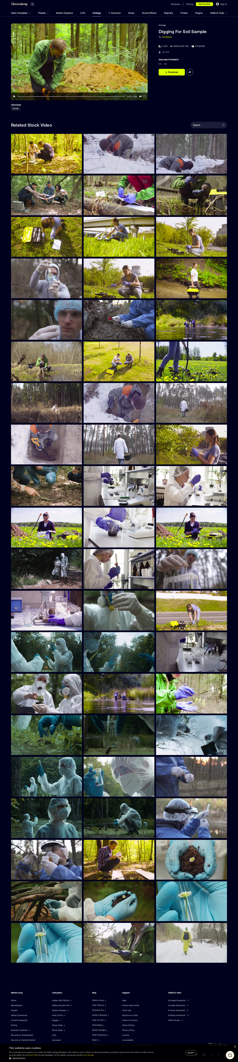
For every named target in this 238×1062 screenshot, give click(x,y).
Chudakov (167, 37)
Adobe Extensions (19, 1015)
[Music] (99, 1040)
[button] (81, 1058)
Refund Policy (128, 1025)
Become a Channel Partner (23, 1040)
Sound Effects (149, 13)
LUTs (82, 13)
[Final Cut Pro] (105, 1020)
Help (124, 1000)
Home (13, 1000)
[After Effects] (105, 1005)
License (125, 1035)
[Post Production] (108, 1035)
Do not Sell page (88, 1055)
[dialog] (119, 1053)
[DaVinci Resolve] (108, 1015)
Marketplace (16, 1005)
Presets (42, 13)
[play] (14, 96)
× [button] (235, 1047)
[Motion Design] (106, 1030)
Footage (97, 13)
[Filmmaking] (103, 1025)
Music (131, 13)
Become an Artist (130, 1015)
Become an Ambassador (22, 1035)
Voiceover (116, 13)
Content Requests (19, 1020)
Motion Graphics (64, 13)
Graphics (168, 13)
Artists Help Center (131, 1005)
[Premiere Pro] (105, 1010)
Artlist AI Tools (217, 13)
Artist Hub (126, 1010)
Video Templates (19, 13)
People (16, 108)
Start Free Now (204, 4)
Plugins (199, 13)
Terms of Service (130, 1020)
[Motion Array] (105, 1000)
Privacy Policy (128, 1030)
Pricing (14, 1025)
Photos (184, 13)
